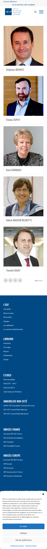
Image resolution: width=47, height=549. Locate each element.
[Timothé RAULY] (23, 246)
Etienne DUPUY (13, 120)
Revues (6, 351)
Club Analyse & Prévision (13, 392)
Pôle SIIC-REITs (9, 388)
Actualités (7, 309)
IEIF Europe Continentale (13, 476)
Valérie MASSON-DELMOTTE (19, 220)
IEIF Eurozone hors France (13, 472)
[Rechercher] (34, 12)
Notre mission (9, 313)
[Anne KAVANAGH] (23, 146)
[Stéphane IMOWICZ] (23, 46)
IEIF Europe (8, 464)
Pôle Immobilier (9, 380)
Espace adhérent (10, 1)
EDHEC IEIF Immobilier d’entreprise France (19, 406)
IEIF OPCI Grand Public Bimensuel (16, 414)
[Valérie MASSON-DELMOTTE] (23, 196)
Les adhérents (9, 325)
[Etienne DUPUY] (23, 96)
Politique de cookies (17, 546)
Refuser (23, 533)
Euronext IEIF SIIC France (13, 434)
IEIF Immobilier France (12, 446)
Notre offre (8, 317)
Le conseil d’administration (13, 329)
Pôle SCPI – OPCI (10, 384)
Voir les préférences (23, 540)
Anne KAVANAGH (13, 170)
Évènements (8, 355)
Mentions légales (31, 546)
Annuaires (7, 343)
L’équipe (6, 321)
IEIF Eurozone (9, 468)
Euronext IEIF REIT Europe (13, 460)
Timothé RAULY (13, 270)
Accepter (23, 526)
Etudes (6, 360)
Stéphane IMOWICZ (15, 70)
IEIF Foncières (9, 442)
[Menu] (40, 12)
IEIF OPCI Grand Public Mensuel (15, 410)
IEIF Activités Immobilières (13, 438)
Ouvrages (7, 347)
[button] (43, 494)
